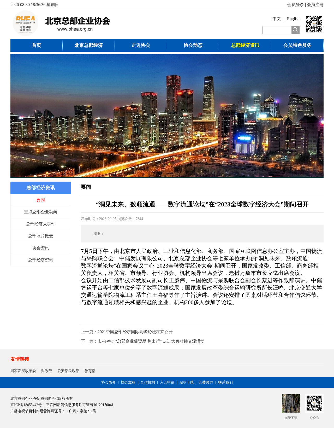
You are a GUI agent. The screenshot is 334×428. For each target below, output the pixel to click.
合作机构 (147, 382)
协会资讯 (40, 248)
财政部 (46, 371)
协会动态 (193, 45)
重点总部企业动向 (40, 212)
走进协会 (141, 45)
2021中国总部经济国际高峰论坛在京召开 (135, 331)
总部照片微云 (40, 236)
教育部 (90, 371)
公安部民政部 (68, 371)
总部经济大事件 (40, 224)
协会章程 (128, 382)
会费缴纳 (206, 382)
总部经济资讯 (245, 45)
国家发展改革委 (23, 371)
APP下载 (187, 382)
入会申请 (167, 382)
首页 (36, 45)
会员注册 (315, 4)
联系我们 (225, 382)
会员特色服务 (297, 45)
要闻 (41, 200)
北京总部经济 (89, 45)
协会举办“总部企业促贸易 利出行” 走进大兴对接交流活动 (151, 341)
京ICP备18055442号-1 (27, 405)
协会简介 (108, 382)
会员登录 (295, 4)
